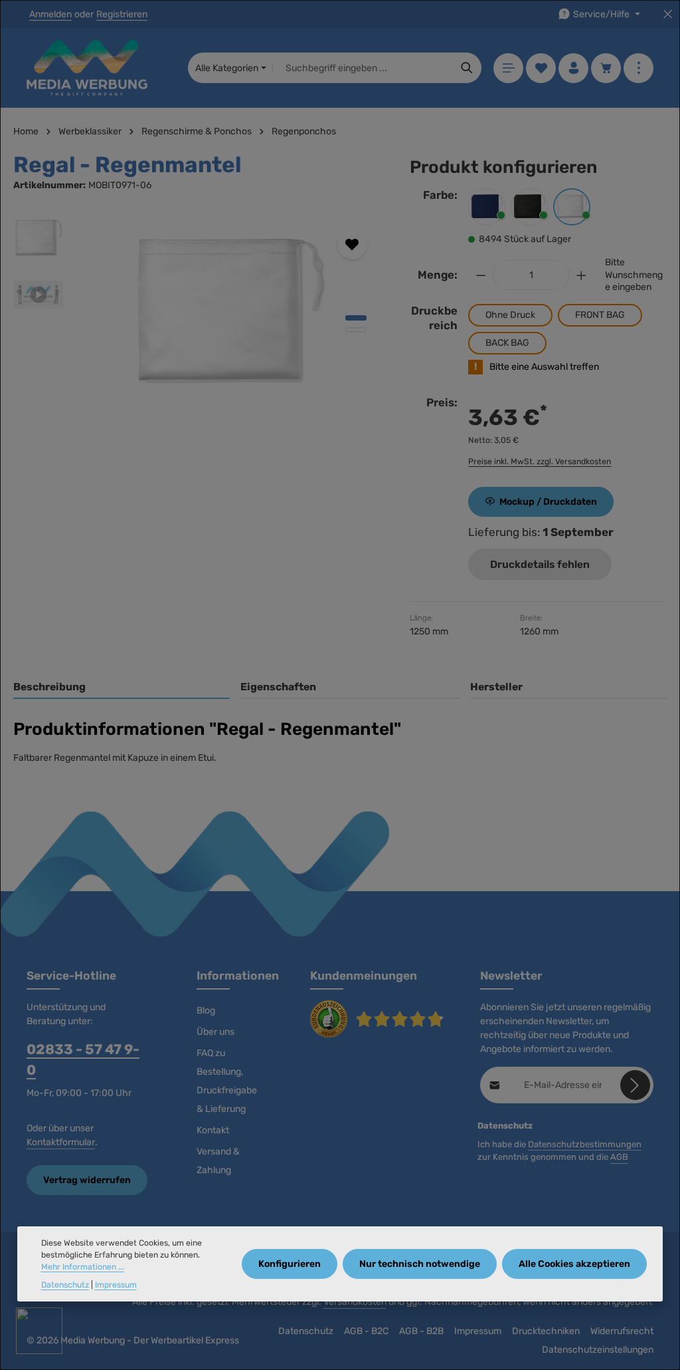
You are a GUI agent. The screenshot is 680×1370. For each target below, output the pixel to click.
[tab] (121, 688)
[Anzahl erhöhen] (581, 275)
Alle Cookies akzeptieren (574, 1264)
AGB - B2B (421, 1331)
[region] (198, 313)
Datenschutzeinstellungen (597, 1349)
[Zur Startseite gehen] (87, 68)
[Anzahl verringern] (480, 275)
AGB (619, 1157)
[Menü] (508, 68)
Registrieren (121, 14)
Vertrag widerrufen (87, 1180)
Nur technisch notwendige (419, 1264)
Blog (206, 1010)
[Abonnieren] (635, 1085)
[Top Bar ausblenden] (667, 14)
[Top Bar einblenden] (638, 68)
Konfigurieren (289, 1264)
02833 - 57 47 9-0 (83, 1059)
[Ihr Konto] (573, 68)
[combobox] (363, 68)
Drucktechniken (546, 1331)
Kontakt (213, 1130)
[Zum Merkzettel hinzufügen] (352, 244)
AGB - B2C (366, 1331)
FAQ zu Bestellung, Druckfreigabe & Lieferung (227, 1081)
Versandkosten (354, 1301)
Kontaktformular (61, 1142)
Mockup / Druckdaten (548, 501)
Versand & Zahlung (218, 1161)
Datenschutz (305, 1331)
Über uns (215, 1031)
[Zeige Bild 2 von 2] (356, 330)
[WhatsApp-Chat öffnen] (39, 1330)
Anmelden (50, 14)
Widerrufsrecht (621, 1331)
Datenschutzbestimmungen (584, 1144)
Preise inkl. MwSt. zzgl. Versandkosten (539, 461)
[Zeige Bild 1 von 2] (356, 318)
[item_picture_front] (229, 313)
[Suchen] (467, 68)
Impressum (477, 1331)
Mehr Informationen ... (82, 1267)
